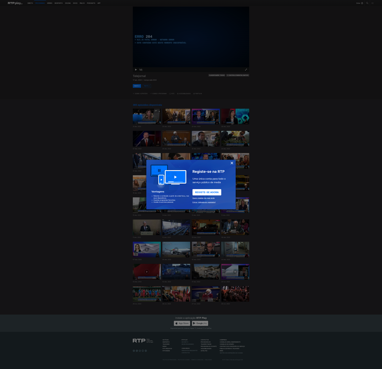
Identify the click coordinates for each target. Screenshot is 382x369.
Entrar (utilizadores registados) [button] (204, 202)
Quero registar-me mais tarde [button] (203, 198)
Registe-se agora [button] (207, 192)
